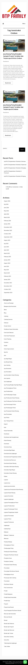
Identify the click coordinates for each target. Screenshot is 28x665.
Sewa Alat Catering (8, 636)
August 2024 (7, 263)
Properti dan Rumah (9, 607)
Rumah (5, 620)
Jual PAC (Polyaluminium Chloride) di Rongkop (15, 168)
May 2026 (6, 211)
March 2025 (7, 253)
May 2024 (6, 269)
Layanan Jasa (7, 483)
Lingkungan (6, 525)
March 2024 (7, 273)
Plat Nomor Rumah (8, 584)
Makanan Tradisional (9, 535)
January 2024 (7, 279)
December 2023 (8, 282)
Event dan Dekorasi (8, 332)
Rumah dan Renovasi (9, 630)
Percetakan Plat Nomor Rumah (11, 571)
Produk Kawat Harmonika (10, 597)
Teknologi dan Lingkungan (10, 643)
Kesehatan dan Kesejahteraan (11, 437)
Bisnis (5, 309)
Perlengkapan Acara (9, 574)
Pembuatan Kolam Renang (10, 551)
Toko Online (7, 646)
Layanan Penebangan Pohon (11, 509)
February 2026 (7, 220)
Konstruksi (6, 443)
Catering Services (8, 319)
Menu (23, 23)
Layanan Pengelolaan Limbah (11, 512)
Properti (6, 604)
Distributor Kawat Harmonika (11, 329)
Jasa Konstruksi (7, 368)
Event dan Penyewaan (9, 335)
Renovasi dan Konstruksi (10, 613)
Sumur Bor (6, 640)
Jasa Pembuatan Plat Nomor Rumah (12, 401)
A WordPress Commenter (12, 187)
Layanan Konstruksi (8, 496)
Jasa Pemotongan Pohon (10, 404)
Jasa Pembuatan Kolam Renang (11, 398)
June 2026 (6, 207)
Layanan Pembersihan (9, 506)
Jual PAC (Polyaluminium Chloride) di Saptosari (15, 164)
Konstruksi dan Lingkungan (10, 453)
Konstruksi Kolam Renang (10, 463)
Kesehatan (6, 434)
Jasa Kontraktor (7, 371)
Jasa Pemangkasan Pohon (10, 388)
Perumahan (6, 581)
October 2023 (7, 289)
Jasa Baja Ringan (8, 358)
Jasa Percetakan (8, 414)
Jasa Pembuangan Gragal (10, 394)
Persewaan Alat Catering (10, 577)
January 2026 (7, 224)
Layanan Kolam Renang (9, 492)
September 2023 (8, 292)
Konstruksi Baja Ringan (9, 450)
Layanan (6, 479)
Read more (8, 83)
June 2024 (6, 266)
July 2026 (6, 204)
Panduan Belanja (8, 541)
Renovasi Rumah (8, 617)
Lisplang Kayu (7, 528)
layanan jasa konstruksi (9, 486)
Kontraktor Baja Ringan (9, 470)
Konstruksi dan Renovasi (10, 460)
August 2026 (7, 201)
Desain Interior (7, 326)
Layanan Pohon (7, 519)
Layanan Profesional (9, 522)
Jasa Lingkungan (8, 381)
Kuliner (5, 476)
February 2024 (7, 276)
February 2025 (7, 256)
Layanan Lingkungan (9, 499)
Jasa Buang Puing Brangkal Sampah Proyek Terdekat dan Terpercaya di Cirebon (13, 107)
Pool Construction (8, 587)
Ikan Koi (6, 352)
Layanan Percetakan (9, 515)
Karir (5, 427)
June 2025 (6, 246)
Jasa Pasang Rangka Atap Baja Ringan (13, 385)
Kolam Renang (7, 440)
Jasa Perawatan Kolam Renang (11, 411)
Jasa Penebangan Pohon (10, 407)
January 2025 (7, 260)
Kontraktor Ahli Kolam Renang (11, 466)
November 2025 (8, 230)
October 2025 (7, 233)
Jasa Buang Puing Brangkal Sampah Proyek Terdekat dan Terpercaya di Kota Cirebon (13, 56)
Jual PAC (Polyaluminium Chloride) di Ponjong (15, 176)
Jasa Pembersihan (8, 391)
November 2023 (8, 286)
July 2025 (6, 243)
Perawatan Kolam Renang (10, 564)
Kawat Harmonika (8, 430)
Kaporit (6, 424)
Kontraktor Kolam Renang (10, 473)
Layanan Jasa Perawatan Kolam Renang (13, 489)
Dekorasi (6, 322)
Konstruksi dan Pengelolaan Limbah (12, 456)
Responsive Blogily (10, 663)
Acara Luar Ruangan (8, 303)
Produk (5, 590)
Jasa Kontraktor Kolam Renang (11, 375)
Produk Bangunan (8, 594)
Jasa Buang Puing (8, 362)
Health (5, 345)
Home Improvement (9, 349)
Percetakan (6, 568)
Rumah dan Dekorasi (9, 623)
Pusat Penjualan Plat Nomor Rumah (12, 610)
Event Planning (7, 339)
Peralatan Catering (8, 561)
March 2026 (7, 217)
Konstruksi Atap (8, 447)
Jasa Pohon (6, 417)
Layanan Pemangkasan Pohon (11, 502)
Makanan (6, 532)
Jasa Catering (7, 365)
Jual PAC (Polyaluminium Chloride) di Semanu (15, 161)
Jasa (5, 355)
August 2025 (7, 240)
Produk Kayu (7, 600)
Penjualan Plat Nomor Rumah (11, 555)
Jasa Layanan (7, 378)
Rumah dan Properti (9, 626)
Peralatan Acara (8, 558)
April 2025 (6, 250)
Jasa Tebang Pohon (8, 420)
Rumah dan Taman (8, 633)
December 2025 (8, 227)
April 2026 (6, 214)
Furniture (6, 342)
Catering (6, 316)
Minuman (6, 538)
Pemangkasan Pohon (9, 545)
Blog (5, 313)
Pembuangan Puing (8, 548)
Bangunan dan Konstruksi (10, 306)
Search (5, 148)
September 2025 (8, 237)
